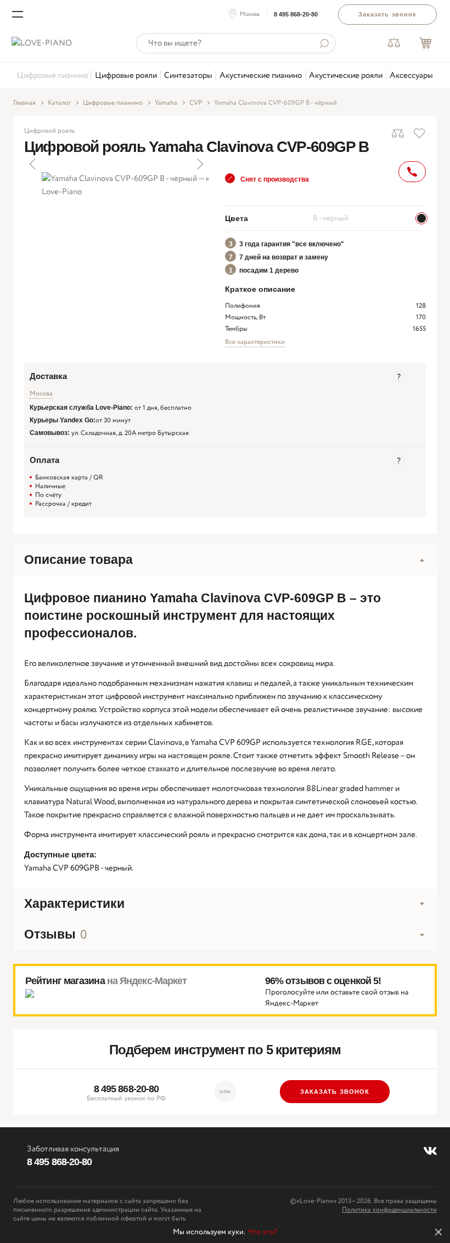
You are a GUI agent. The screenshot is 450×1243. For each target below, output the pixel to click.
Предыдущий (33, 164)
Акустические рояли (346, 76)
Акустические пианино (261, 76)
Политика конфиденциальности (389, 1209)
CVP (195, 103)
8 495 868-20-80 (296, 14)
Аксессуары (411, 76)
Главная (24, 103)
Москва (250, 14)
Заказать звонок (387, 14)
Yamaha (166, 103)
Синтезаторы (188, 76)
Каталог (59, 103)
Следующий (199, 164)
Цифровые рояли (126, 76)
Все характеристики (255, 342)
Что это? (263, 1232)
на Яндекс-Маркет (147, 980)
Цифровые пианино (52, 76)
